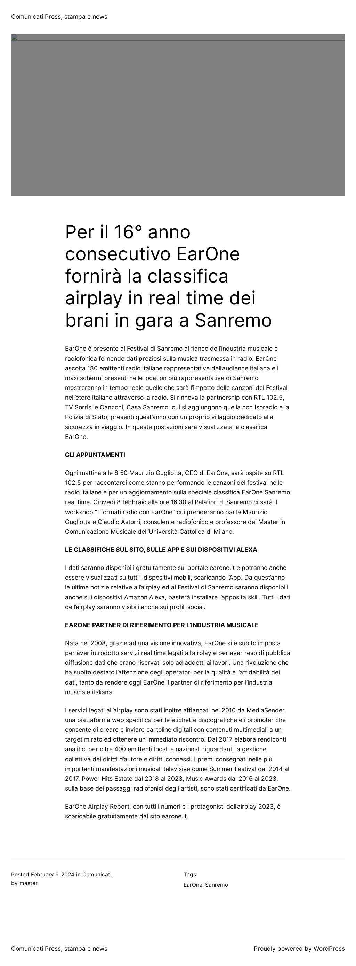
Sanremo (216, 885)
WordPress (329, 948)
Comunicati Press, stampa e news (59, 16)
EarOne (193, 885)
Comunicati (97, 874)
